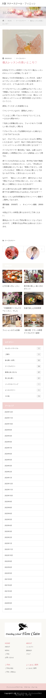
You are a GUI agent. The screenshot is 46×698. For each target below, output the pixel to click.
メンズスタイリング (22, 384)
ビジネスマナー (22, 390)
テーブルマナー (21, 58)
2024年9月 (8, 442)
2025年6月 (8, 430)
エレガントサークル (22, 348)
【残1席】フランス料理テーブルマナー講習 (33, 331)
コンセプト (29, 647)
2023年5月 (8, 519)
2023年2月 (8, 537)
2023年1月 (8, 543)
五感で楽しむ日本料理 (32, 308)
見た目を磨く (22, 378)
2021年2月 (8, 597)
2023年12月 (9, 484)
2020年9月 (8, 603)
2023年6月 (8, 513)
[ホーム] (3, 20)
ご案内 (22, 354)
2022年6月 (8, 567)
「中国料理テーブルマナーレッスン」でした (11, 309)
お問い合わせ (9, 657)
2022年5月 (8, 573)
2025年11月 (9, 418)
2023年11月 (9, 490)
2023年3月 (8, 531)
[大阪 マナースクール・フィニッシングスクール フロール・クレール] (23, 635)
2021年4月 (8, 585)
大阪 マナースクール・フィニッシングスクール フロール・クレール (27, 694)
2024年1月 (8, 478)
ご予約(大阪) (9, 668)
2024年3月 (8, 466)
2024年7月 (8, 448)
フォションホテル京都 (11, 330)
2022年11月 (9, 549)
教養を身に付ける (22, 372)
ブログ (28, 654)
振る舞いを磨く (22, 360)
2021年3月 (8, 591)
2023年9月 (8, 501)
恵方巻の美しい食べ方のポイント (33, 287)
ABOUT (7, 647)
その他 (22, 396)
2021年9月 (8, 579)
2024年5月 (8, 460)
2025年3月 (8, 436)
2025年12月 (9, 412)
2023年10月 (9, 496)
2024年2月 (8, 472)
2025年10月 (9, 424)
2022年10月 (9, 555)
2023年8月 (8, 507)
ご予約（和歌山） (11, 672)
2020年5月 (8, 609)
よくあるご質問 (31, 668)
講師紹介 (29, 650)
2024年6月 (8, 454)
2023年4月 (8, 525)
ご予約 (7, 654)
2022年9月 (8, 561)
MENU (7, 650)
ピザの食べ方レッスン (11, 286)
